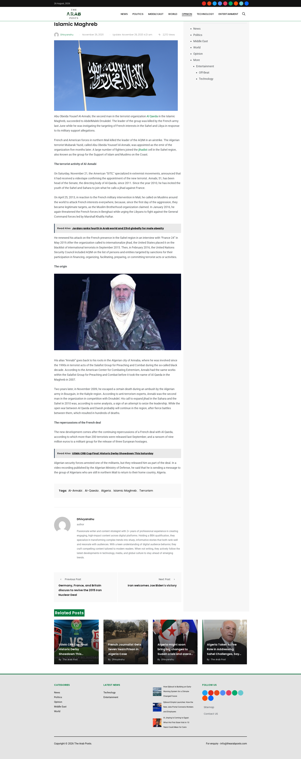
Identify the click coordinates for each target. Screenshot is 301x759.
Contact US (211, 714)
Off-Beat (204, 72)
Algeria (106, 491)
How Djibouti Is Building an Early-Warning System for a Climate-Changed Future (177, 691)
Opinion (187, 14)
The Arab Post (70, 659)
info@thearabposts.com (233, 743)
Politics (137, 14)
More (196, 60)
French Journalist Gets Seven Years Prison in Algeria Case (124, 649)
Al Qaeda (152, 116)
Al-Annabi (75, 491)
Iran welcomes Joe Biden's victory (152, 586)
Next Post (164, 579)
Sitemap (209, 707)
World (172, 14)
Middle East (156, 14)
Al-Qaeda (91, 491)
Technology (205, 14)
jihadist (143, 149)
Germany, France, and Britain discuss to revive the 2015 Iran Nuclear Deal (80, 590)
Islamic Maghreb (125, 491)
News (124, 14)
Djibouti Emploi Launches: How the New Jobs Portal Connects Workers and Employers (178, 707)
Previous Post (73, 579)
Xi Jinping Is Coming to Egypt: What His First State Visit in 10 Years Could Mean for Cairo (176, 722)
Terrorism (146, 491)
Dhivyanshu (85, 519)
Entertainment (228, 14)
